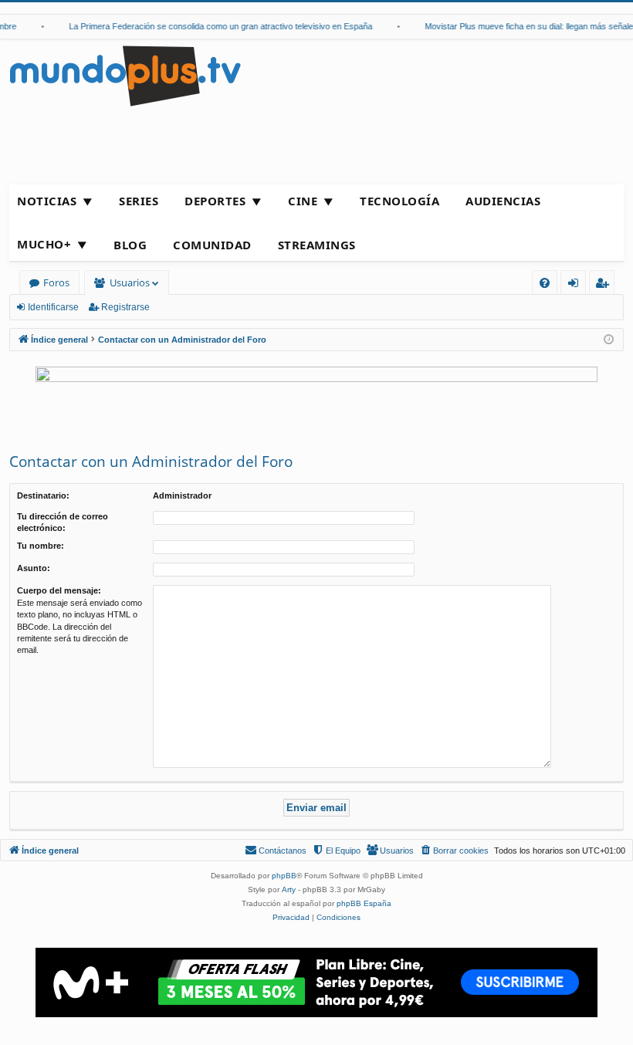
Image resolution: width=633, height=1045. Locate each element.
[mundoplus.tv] (125, 75)
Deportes (214, 200)
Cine (302, 200)
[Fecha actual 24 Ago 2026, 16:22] (609, 340)
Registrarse (125, 307)
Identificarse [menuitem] (576, 285)
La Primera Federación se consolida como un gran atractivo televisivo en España (215, 26)
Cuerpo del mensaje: (59, 590)
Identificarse (53, 307)
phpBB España (364, 903)
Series (138, 200)
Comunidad (212, 244)
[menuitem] (545, 283)
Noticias (46, 200)
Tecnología (399, 200)
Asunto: (33, 568)
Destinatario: (43, 495)
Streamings (317, 244)
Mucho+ (44, 244)
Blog (130, 244)
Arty (289, 889)
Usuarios (130, 282)
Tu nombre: (40, 545)
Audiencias (502, 200)
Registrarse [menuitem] (605, 285)
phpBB (284, 875)
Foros (56, 282)
